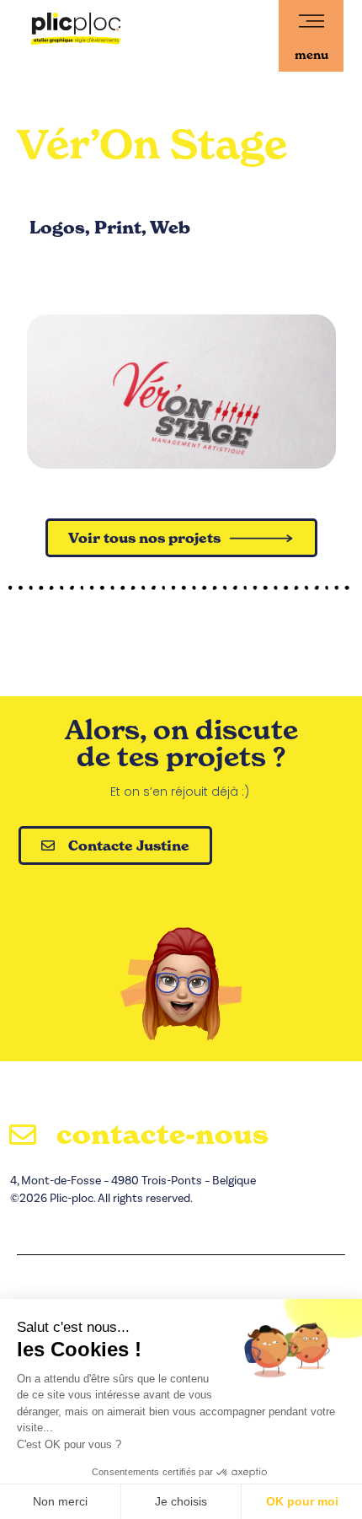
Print (117, 228)
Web (170, 228)
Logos (57, 228)
